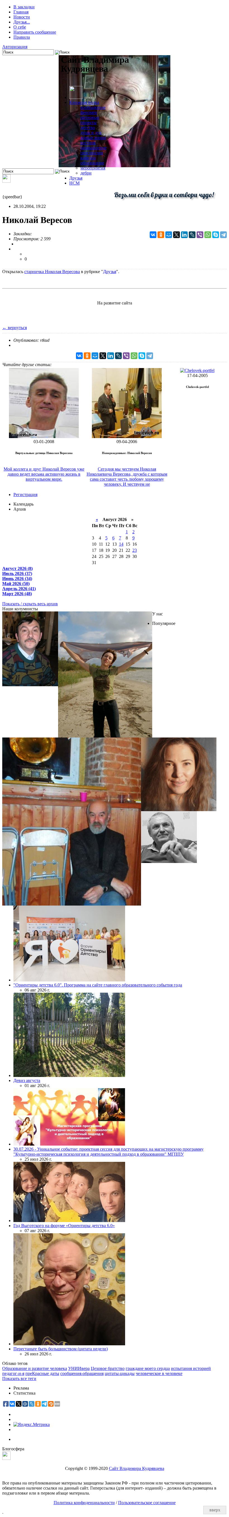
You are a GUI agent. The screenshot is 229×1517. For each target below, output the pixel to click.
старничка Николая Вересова (52, 271)
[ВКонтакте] (153, 234)
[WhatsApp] (207, 234)
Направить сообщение (34, 32)
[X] (176, 234)
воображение (93, 107)
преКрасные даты (42, 1373)
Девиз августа (26, 1080)
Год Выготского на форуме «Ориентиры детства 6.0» (64, 1225)
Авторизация (14, 46)
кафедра (88, 157)
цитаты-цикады (120, 1373)
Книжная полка (84, 102)
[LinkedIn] (184, 234)
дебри (86, 173)
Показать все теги (19, 1378)
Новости (21, 17)
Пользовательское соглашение (147, 1502)
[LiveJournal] (192, 234)
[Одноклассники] (161, 234)
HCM (74, 183)
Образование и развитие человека (34, 1368)
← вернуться (14, 327)
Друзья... (21, 22)
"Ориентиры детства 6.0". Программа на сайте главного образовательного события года (97, 985)
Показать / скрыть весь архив (30, 603)
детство (87, 127)
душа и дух (91, 132)
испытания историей (191, 1368)
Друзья (75, 178)
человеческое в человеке (159, 1373)
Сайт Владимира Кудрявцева (136, 1468)
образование (92, 162)
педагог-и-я (13, 1373)
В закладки (24, 6)
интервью (89, 117)
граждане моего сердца (148, 1368)
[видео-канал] (6, 181)
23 (134, 550)
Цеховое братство (108, 1368)
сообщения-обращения (82, 1373)
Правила (21, 37)
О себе (19, 27)
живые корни (93, 137)
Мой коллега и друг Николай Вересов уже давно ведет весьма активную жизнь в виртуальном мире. (44, 474)
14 (121, 544)
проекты (88, 122)
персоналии (91, 152)
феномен (88, 112)
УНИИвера (79, 1368)
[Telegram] (223, 234)
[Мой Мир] (168, 234)
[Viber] (200, 234)
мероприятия (92, 168)
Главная (20, 12)
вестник (88, 142)
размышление (93, 147)
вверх (214, 1509)
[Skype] (215, 234)
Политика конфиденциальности (84, 1502)
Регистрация (25, 494)
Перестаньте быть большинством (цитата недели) (60, 1348)
